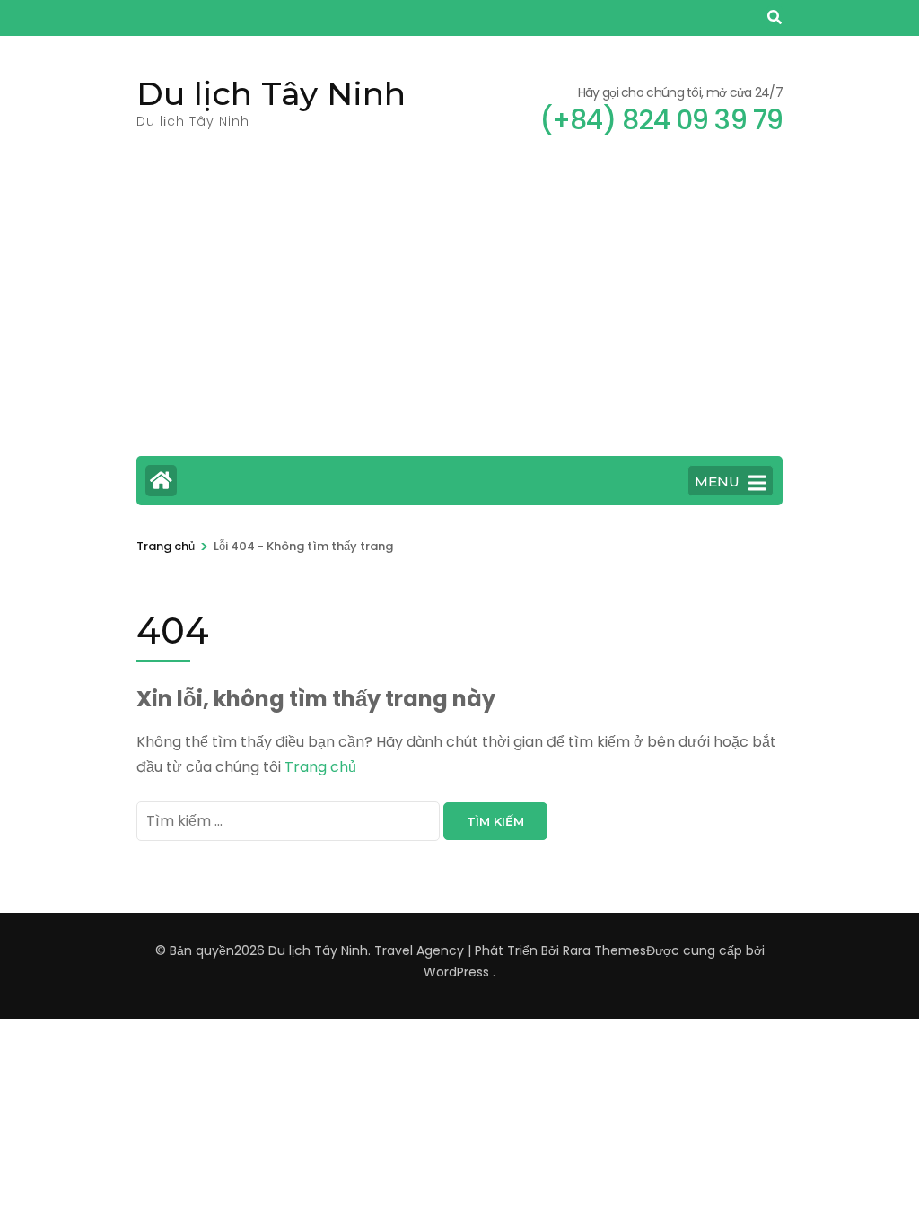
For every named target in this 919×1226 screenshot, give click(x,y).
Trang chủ (320, 767)
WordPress (456, 972)
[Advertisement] (459, 307)
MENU (717, 481)
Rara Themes (604, 950)
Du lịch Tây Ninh (271, 93)
